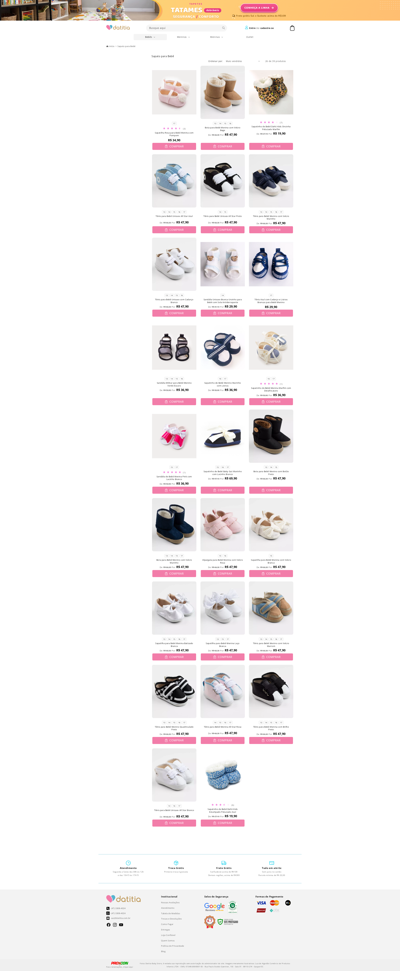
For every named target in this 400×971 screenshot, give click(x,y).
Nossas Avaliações (170, 902)
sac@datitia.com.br (120, 918)
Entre (252, 28)
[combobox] (186, 28)
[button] (150, 37)
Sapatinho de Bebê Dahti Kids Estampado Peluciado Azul (223, 810)
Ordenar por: (215, 61)
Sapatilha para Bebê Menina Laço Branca (223, 644)
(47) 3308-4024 (118, 908)
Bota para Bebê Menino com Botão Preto (271, 473)
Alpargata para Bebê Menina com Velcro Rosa (222, 561)
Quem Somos (168, 940)
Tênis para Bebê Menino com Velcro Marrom (271, 644)
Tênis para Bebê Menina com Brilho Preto (271, 728)
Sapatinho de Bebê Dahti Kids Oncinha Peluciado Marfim (271, 128)
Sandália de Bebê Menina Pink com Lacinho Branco (174, 478)
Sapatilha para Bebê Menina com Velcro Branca (271, 561)
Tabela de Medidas (170, 913)
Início (112, 46)
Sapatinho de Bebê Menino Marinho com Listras (222, 384)
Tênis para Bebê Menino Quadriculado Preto (174, 728)
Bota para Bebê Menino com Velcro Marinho (174, 561)
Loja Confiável (168, 935)
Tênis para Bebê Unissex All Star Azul (174, 216)
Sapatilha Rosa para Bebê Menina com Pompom (174, 134)
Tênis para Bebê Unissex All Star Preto (222, 216)
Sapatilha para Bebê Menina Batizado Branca (174, 644)
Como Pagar (167, 924)
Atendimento (168, 908)
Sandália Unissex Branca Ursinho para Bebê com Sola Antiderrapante (223, 301)
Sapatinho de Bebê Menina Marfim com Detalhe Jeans (271, 389)
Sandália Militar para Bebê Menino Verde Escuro (174, 384)
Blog (163, 951)
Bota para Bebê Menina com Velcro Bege (222, 129)
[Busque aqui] (223, 28)
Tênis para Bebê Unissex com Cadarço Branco (174, 301)
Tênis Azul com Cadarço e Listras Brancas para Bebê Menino (271, 301)
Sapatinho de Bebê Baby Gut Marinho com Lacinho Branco (223, 473)
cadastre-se (267, 28)
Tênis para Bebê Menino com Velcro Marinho (271, 217)
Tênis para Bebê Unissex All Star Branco (174, 810)
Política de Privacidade (172, 945)
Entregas (165, 929)
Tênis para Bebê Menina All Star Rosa (222, 727)
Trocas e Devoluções (171, 918)
